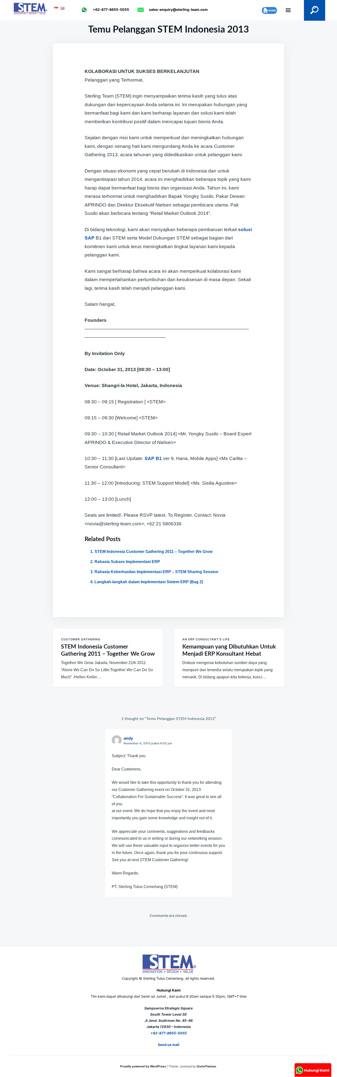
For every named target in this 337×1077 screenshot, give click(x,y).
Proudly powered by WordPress (143, 1066)
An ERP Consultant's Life (206, 639)
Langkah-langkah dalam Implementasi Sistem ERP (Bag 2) (148, 582)
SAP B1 (153, 458)
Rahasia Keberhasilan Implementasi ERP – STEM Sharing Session (156, 572)
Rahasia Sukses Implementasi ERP (127, 562)
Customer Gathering (80, 639)
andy (128, 738)
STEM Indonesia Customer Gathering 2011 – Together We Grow (153, 551)
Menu (288, 10)
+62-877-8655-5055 (168, 1033)
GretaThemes (206, 1066)
